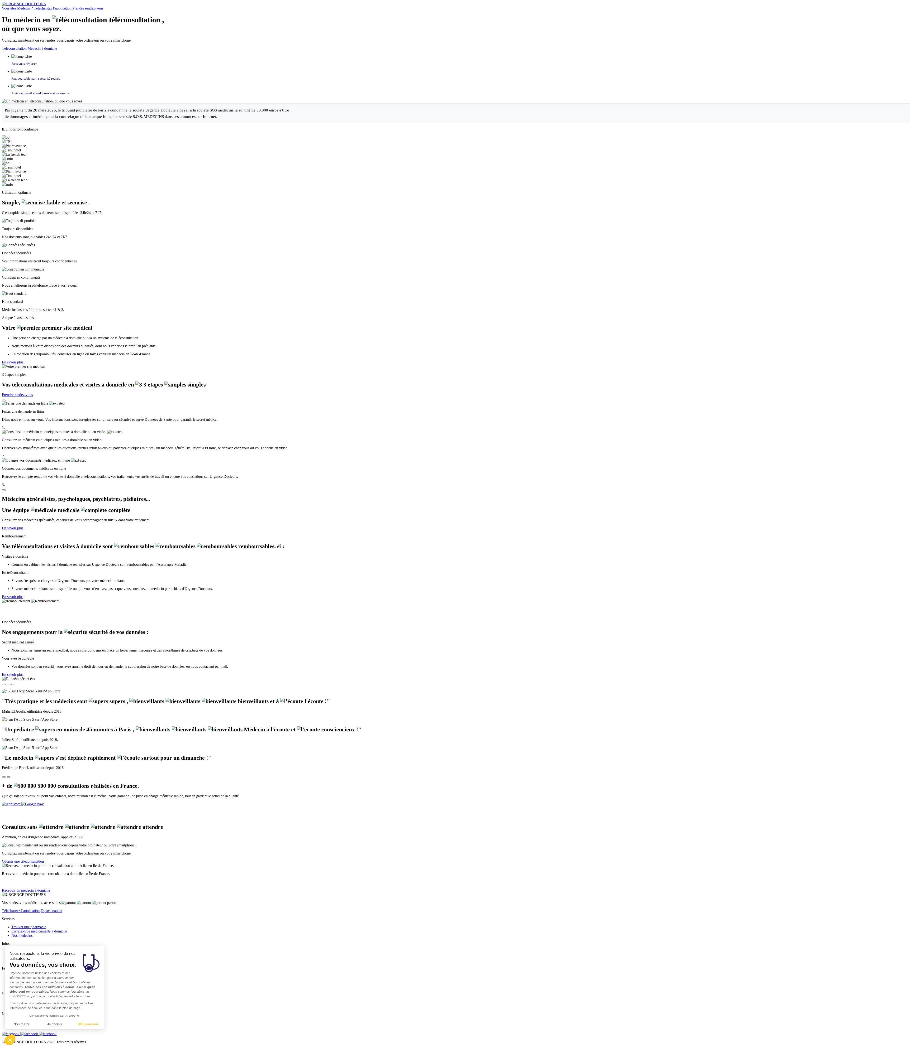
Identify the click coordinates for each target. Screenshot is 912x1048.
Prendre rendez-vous (87, 8)
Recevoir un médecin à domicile (26, 890)
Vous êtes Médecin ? (17, 8)
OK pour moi (88, 1024)
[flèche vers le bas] (4, 490)
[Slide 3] (13, 684)
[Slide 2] (8, 684)
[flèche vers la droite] (8, 777)
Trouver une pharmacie (28, 927)
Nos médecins (22, 935)
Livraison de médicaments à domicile (39, 931)
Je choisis (54, 1024)
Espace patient (51, 911)
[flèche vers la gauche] (4, 777)
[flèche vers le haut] (4, 400)
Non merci (21, 1024)
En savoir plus (12, 362)
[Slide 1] (4, 684)
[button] (10, 1040)
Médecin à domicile (42, 48)
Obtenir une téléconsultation (23, 861)
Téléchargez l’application (52, 8)
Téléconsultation (15, 48)
